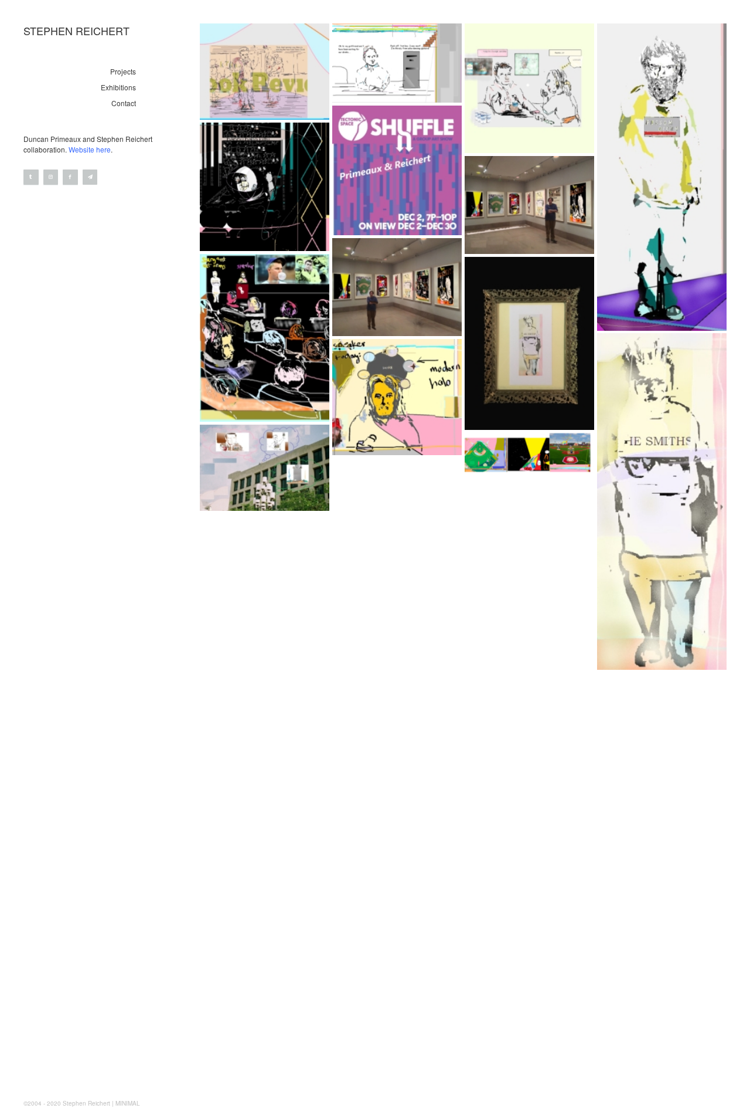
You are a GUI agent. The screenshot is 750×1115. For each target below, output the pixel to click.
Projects (123, 71)
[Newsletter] (90, 177)
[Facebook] (70, 177)
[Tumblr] (31, 177)
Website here (90, 149)
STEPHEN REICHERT (76, 30)
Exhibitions (118, 87)
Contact (123, 103)
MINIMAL (127, 1103)
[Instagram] (51, 177)
